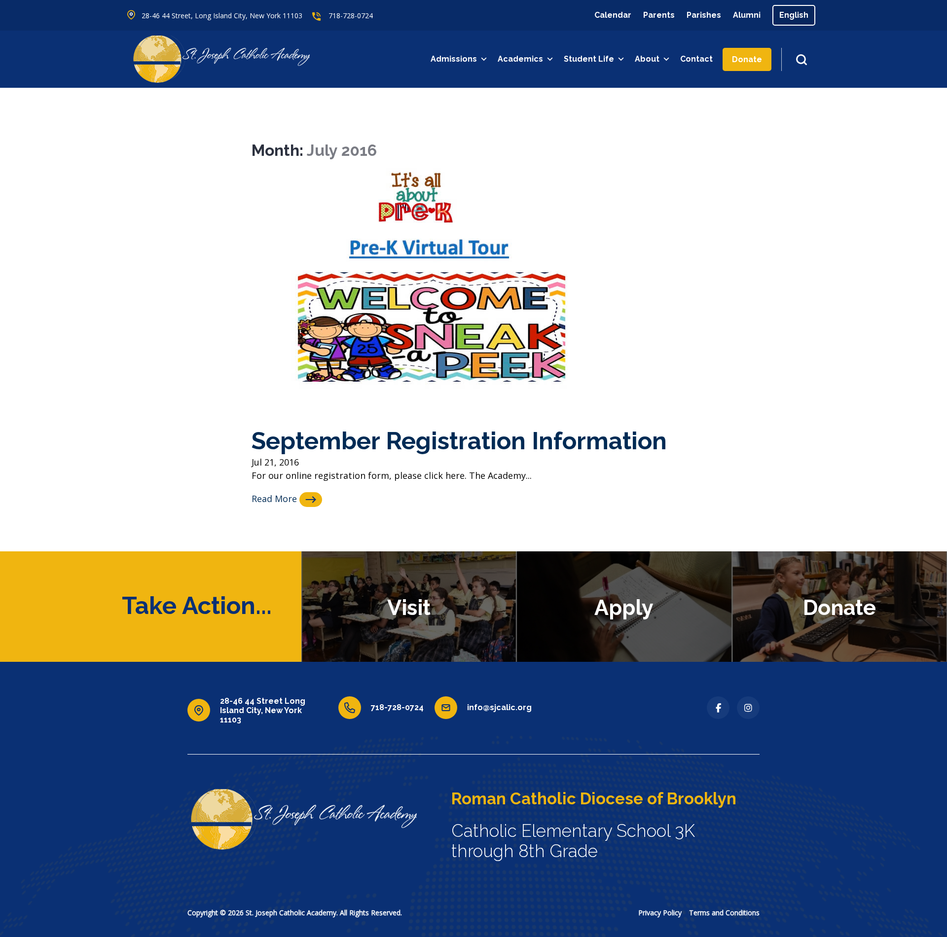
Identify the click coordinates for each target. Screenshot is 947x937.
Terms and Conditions (724, 912)
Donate (747, 59)
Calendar (612, 15)
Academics (520, 59)
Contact (696, 59)
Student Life (589, 59)
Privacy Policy (660, 912)
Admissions (454, 59)
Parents (659, 15)
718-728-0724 (350, 15)
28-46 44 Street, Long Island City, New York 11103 (222, 15)
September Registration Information (459, 441)
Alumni (747, 15)
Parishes (704, 15)
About (647, 59)
